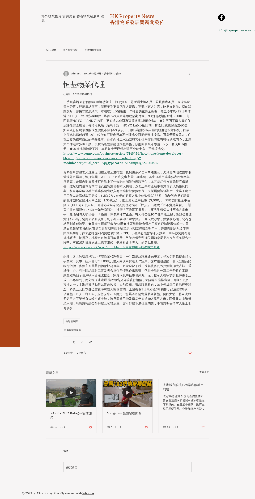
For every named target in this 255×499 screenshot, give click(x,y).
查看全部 (204, 372)
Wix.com (88, 493)
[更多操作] (190, 74)
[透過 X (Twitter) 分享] (73, 342)
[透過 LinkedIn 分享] (82, 342)
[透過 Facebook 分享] (65, 342)
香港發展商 (72, 321)
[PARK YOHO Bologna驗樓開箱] (71, 393)
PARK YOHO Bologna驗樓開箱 (71, 415)
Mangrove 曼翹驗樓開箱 (124, 413)
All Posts (51, 49)
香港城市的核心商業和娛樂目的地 (183, 387)
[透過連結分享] (90, 342)
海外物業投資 (70, 49)
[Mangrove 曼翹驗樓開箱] (128, 393)
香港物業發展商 (92, 49)
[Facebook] (221, 17)
